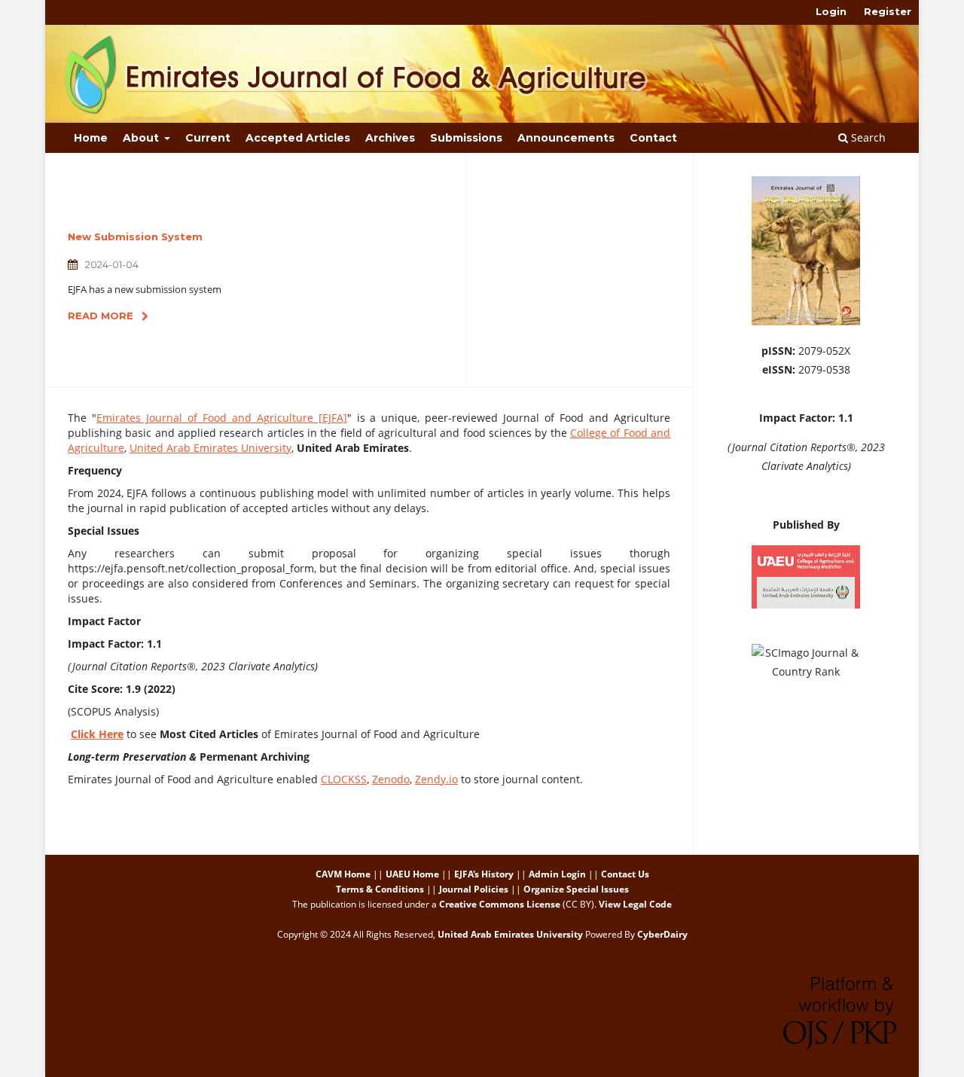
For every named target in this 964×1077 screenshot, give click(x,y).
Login (831, 11)
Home (91, 138)
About (142, 138)
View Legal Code (635, 904)
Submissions (466, 138)
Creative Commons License (499, 904)
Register (887, 11)
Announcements (566, 138)
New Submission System (135, 236)
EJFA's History (484, 874)
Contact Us (625, 874)
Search (867, 137)
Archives (390, 138)
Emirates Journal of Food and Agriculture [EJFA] (221, 417)
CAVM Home (343, 874)
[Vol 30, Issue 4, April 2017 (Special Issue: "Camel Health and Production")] (806, 321)
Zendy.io (436, 779)
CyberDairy (662, 934)
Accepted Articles (298, 138)
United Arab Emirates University (210, 448)
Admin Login (557, 874)
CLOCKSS (344, 779)
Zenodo (391, 779)
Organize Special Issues (576, 889)
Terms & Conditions (380, 889)
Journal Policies (473, 889)
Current (207, 138)
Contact (653, 138)
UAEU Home (412, 874)
